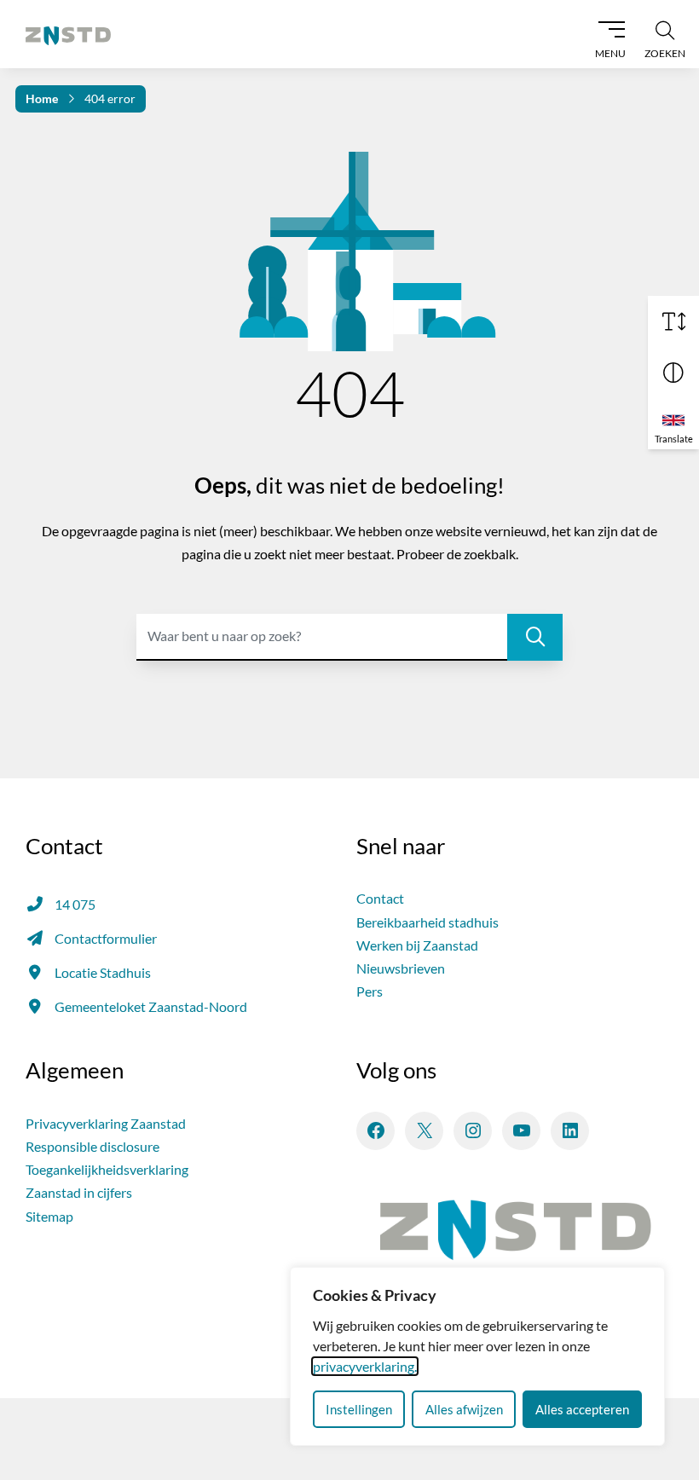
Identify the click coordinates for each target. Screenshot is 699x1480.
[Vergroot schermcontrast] (673, 372)
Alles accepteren (582, 1409)
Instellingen (359, 1409)
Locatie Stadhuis (103, 972)
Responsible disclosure (92, 1146)
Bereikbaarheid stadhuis (427, 922)
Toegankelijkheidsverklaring (107, 1169)
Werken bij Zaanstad (417, 945)
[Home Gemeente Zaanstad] (68, 33)
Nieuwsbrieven (400, 968)
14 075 (75, 904)
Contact (380, 898)
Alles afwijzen (464, 1409)
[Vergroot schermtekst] (673, 321)
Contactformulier (106, 938)
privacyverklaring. (365, 1366)
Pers (369, 991)
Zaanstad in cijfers (79, 1192)
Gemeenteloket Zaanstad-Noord (151, 1006)
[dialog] (477, 1356)
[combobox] (349, 637)
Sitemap (49, 1216)
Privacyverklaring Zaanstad (106, 1123)
